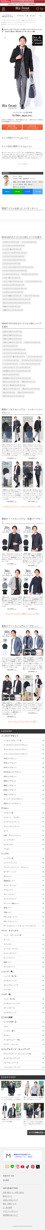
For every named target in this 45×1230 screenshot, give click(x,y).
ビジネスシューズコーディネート (12, 285)
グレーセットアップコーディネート (13, 349)
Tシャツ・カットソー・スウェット (16, 867)
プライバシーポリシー (10, 1211)
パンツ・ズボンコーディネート (12, 281)
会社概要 (6, 1180)
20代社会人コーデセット (13, 772)
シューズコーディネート (10, 360)
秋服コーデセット (10, 790)
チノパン (7, 940)
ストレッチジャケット (12, 826)
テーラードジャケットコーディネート (14, 270)
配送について (7, 1196)
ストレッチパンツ (10, 953)
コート (6, 831)
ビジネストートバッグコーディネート (14, 288)
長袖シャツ (8, 908)
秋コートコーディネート (10, 381)
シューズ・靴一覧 (10, 976)
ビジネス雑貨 (7, 1017)
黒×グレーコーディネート (10, 389)
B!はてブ (7, 191)
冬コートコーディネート (10, 374)
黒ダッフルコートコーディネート (12, 396)
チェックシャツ (9, 894)
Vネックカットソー (11, 917)
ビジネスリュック (10, 1012)
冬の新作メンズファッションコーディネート (12, 22)
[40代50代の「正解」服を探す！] (40, 15)
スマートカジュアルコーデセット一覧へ (22, 721)
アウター (5, 808)
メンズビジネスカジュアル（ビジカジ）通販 (12, 20)
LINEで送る (17, 191)
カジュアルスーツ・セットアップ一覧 (17, 1054)
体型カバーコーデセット (12, 803)
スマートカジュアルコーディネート (13, 260)
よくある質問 (7, 1207)
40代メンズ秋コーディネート (11, 335)
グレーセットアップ (11, 1063)
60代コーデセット (10, 776)
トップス (5, 854)
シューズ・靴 (7, 971)
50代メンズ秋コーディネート (11, 342)
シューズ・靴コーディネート (11, 249)
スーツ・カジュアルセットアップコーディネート (17, 267)
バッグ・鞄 (6, 994)
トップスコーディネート (10, 274)
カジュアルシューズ (11, 985)
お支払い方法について (10, 1200)
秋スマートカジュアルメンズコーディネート (16, 303)
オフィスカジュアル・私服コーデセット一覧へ (22, 614)
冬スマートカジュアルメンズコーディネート (16, 299)
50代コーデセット (10, 767)
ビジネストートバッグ (12, 1003)
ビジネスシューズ (10, 980)
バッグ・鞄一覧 (9, 999)
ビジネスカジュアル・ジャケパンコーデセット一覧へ (22, 506)
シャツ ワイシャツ (10, 863)
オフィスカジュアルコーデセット (16, 749)
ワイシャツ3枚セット (11, 903)
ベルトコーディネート (31, 295)
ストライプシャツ (10, 899)
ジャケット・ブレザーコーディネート (14, 253)
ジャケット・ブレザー (12, 817)
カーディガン (8, 844)
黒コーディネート (8, 392)
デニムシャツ (8, 890)
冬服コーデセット (10, 794)
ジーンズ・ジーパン (11, 949)
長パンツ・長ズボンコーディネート (13, 385)
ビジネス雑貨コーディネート (11, 295)
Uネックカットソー (11, 921)
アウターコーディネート (10, 242)
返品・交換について (9, 1204)
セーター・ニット (10, 872)
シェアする (27, 191)
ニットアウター (9, 840)
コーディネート (30, 20)
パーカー (7, 849)
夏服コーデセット (10, 785)
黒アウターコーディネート (30, 389)
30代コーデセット (10, 758)
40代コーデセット (10, 763)
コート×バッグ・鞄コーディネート (13, 356)
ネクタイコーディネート (29, 274)
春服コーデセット (10, 781)
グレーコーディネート (9, 346)
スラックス (8, 944)
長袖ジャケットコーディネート (12, 310)
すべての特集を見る (36, 1132)
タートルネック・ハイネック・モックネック (20, 926)
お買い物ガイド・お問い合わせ (13, 1192)
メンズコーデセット (9, 736)
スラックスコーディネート (11, 263)
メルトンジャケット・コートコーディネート (16, 367)
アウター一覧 (8, 813)
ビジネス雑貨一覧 (10, 1022)
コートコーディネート (28, 242)
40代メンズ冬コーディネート (11, 331)
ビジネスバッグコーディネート (12, 292)
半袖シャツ (8, 912)
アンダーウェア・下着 (12, 1040)
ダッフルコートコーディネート (31, 360)
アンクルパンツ (9, 967)
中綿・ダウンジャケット (12, 835)
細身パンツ (8, 962)
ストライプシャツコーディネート (12, 256)
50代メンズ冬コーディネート (11, 339)
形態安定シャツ (9, 881)
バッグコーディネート (9, 364)
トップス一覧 (8, 858)
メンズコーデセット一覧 (12, 740)
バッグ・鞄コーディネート (11, 278)
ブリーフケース (9, 1008)
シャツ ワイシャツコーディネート (13, 245)
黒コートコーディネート (25, 392)
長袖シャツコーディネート (11, 306)
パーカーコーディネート (33, 281)
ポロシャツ (8, 876)
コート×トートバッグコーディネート (13, 353)
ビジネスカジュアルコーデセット (16, 745)
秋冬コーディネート (28, 381)
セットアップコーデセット (13, 799)
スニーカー (8, 990)
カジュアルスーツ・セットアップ (15, 1049)
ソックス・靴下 (9, 1031)
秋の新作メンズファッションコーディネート (12, 24)
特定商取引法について (10, 1215)
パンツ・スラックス (9, 931)
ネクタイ (7, 1035)
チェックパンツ (9, 958)
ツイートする (37, 191)
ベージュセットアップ (12, 1067)
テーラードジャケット (12, 822)
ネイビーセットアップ (12, 1058)
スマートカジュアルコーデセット (16, 754)
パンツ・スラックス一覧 (12, 935)
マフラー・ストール (11, 1044)
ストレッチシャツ (10, 885)
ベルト (6, 1026)
